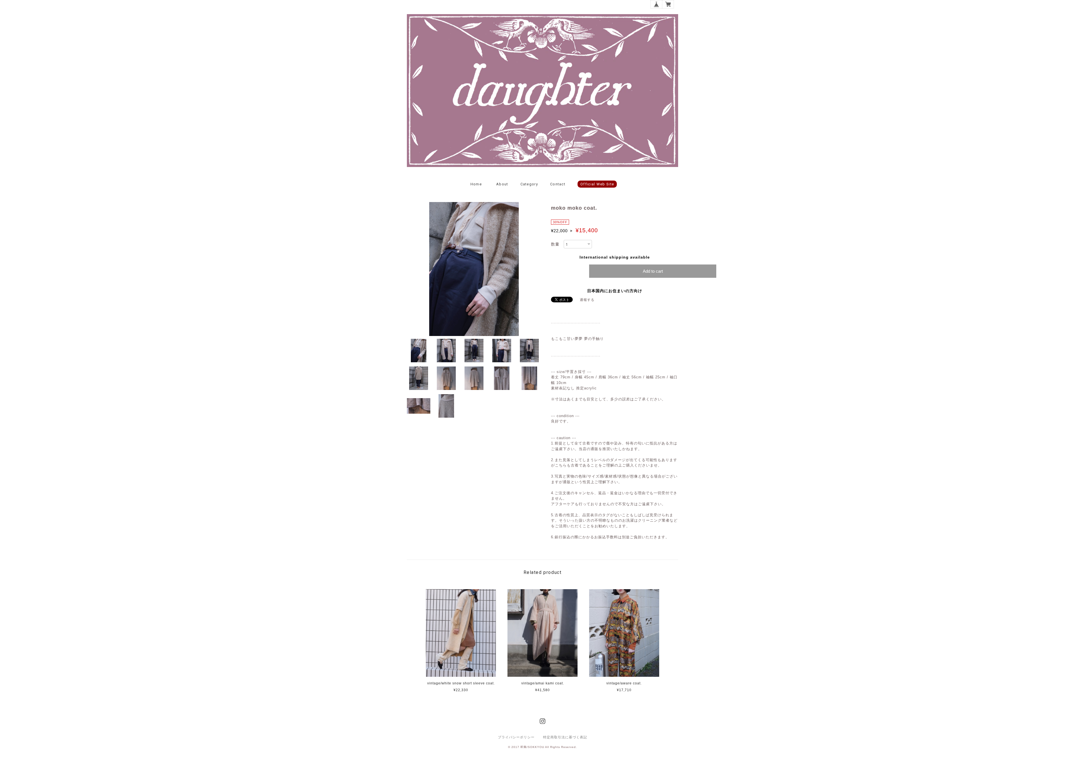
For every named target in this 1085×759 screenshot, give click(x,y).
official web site (597, 184)
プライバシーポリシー (516, 737)
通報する (587, 300)
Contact (557, 184)
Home (476, 184)
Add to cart (653, 271)
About (502, 184)
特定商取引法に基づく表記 (565, 737)
